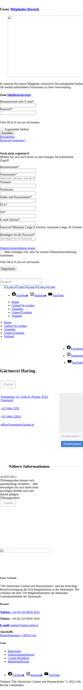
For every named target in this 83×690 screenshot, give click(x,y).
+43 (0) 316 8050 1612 (20, 612)
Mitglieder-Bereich (24, 9)
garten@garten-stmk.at (19, 625)
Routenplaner (72, 444)
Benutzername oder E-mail (17, 101)
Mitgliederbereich (18, 95)
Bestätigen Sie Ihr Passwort (17, 234)
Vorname (5, 182)
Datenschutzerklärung (21, 654)
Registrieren (7, 136)
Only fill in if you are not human (19, 122)
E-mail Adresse (10, 219)
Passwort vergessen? (12, 140)
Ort (3, 212)
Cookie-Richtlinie (18, 658)
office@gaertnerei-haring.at (17, 424)
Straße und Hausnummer (16, 197)
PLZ (3, 204)
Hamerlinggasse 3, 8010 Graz (18, 635)
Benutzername (9, 167)
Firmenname (8, 174)
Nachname (6, 189)
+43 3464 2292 (10, 408)
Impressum (14, 651)
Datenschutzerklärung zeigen (17, 248)
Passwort (6, 109)
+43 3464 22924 (11, 416)
